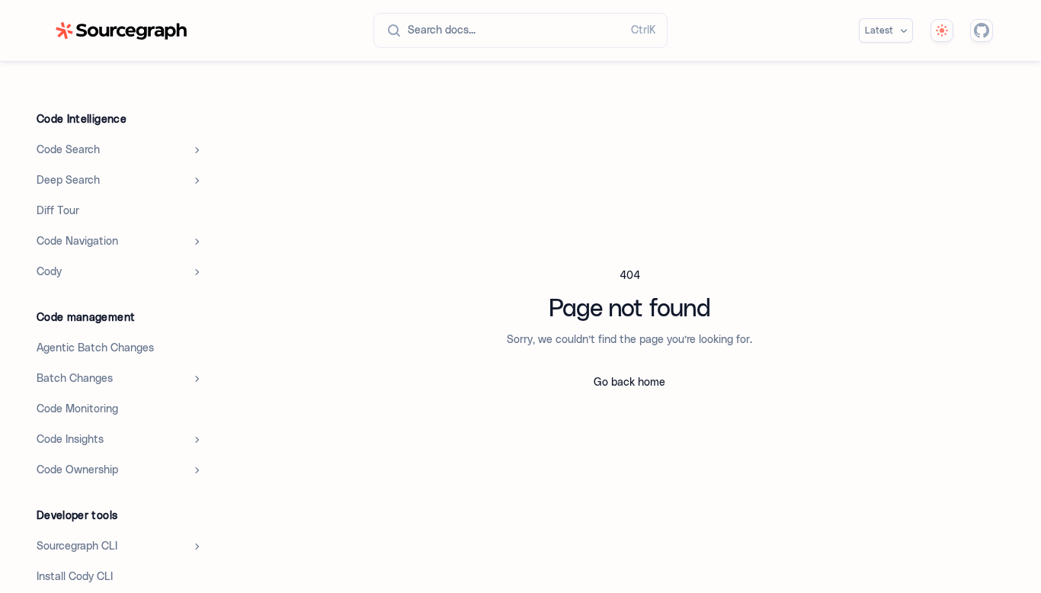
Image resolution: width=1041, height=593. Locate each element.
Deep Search (68, 180)
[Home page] (121, 31)
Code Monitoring (77, 409)
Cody (49, 272)
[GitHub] (981, 30)
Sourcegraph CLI (77, 546)
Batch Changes (75, 378)
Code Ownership (77, 470)
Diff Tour (58, 211)
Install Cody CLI (75, 577)
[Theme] (942, 30)
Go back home (629, 382)
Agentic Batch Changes (95, 348)
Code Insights (70, 439)
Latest (879, 30)
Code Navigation (77, 241)
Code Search (68, 150)
